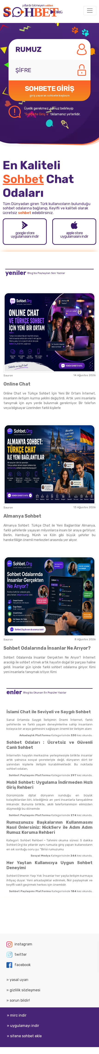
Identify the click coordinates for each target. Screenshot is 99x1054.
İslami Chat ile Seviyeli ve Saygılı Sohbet (48, 711)
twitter (21, 954)
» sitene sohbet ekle (24, 1036)
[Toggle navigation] (89, 10)
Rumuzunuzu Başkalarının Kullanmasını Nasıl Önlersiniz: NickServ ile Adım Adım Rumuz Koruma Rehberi (49, 827)
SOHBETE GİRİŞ (49, 91)
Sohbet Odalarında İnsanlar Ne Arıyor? (47, 648)
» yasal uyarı (17, 980)
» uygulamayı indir (23, 1025)
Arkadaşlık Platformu (35, 735)
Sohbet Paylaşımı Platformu (30, 775)
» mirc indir (16, 1015)
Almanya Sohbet (22, 516)
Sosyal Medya (40, 855)
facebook (23, 965)
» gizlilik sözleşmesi (23, 990)
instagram (23, 944)
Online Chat (16, 384)
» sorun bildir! (18, 1000)
